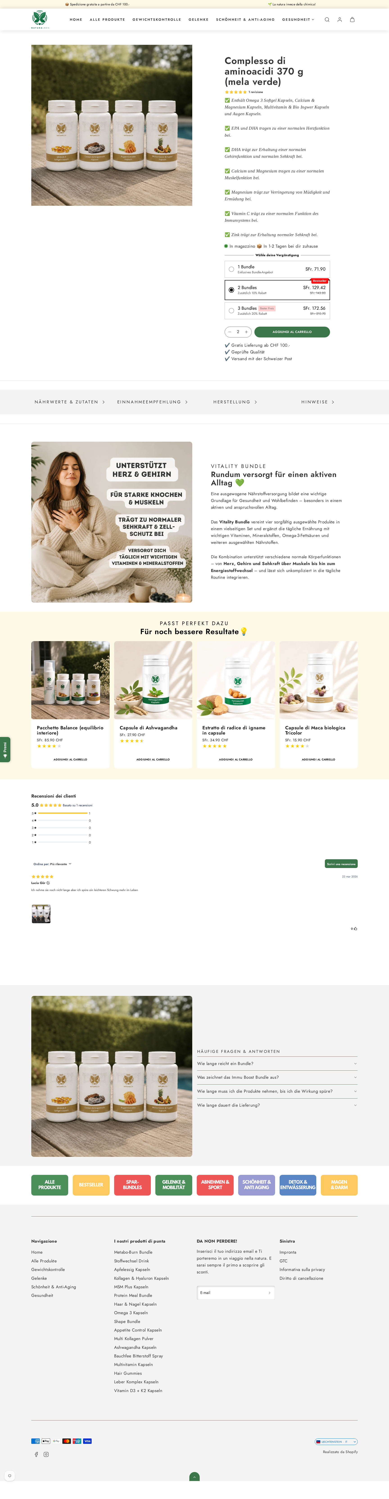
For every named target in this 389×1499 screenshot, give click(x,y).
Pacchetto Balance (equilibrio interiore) (70, 730)
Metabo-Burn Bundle (133, 1252)
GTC (284, 1261)
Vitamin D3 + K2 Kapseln (138, 1391)
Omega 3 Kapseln (131, 1313)
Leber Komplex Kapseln (136, 1382)
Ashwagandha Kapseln (135, 1347)
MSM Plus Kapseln (131, 1287)
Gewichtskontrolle (157, 19)
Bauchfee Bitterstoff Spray (138, 1356)
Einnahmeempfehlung (149, 402)
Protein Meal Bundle (133, 1295)
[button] (327, 19)
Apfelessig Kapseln (132, 1269)
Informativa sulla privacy (302, 1269)
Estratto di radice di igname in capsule (234, 730)
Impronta (288, 1252)
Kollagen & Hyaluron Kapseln (141, 1278)
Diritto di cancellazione (301, 1278)
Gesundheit (296, 19)
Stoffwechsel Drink (131, 1261)
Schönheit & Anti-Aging (245, 19)
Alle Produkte (107, 19)
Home (76, 19)
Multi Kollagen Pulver (134, 1339)
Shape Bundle (127, 1321)
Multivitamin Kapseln (133, 1364)
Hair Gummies (128, 1373)
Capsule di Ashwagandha (149, 727)
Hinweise (314, 402)
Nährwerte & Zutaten (67, 402)
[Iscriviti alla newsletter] (270, 1293)
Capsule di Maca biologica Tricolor (315, 730)
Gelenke (199, 19)
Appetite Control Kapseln (138, 1330)
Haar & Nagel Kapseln (135, 1304)
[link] (339, 19)
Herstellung (232, 402)
